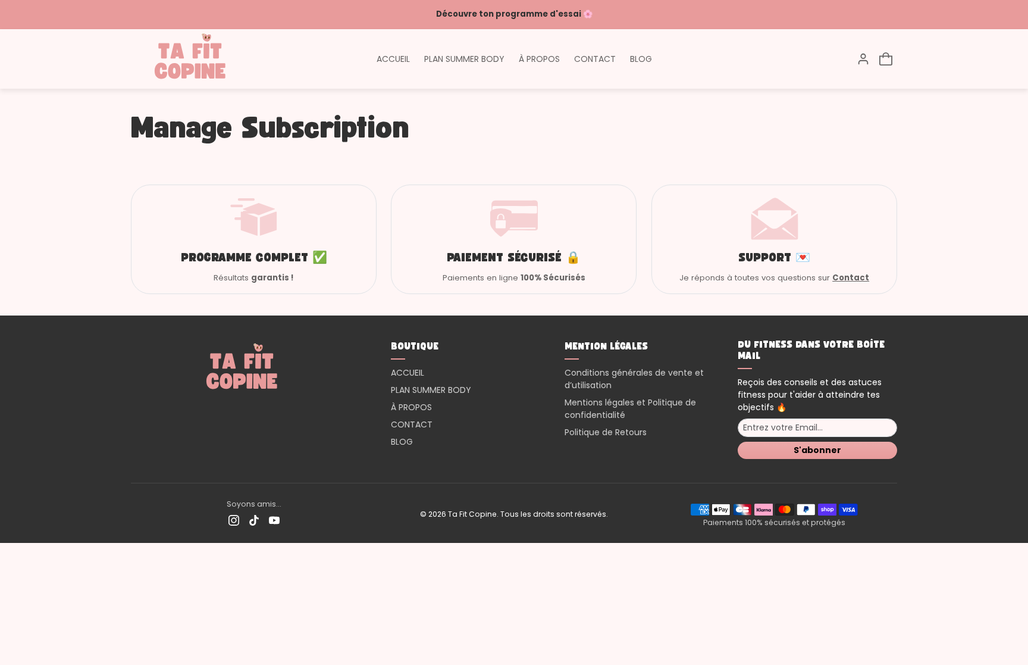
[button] (886, 59)
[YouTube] (274, 520)
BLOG (641, 59)
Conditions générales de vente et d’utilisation (634, 379)
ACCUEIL (393, 59)
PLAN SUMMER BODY (464, 59)
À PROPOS (539, 59)
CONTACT (595, 59)
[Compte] (863, 59)
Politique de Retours (606, 432)
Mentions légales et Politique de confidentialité (630, 408)
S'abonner (817, 450)
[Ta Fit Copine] (190, 57)
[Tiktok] (254, 520)
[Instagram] (234, 520)
